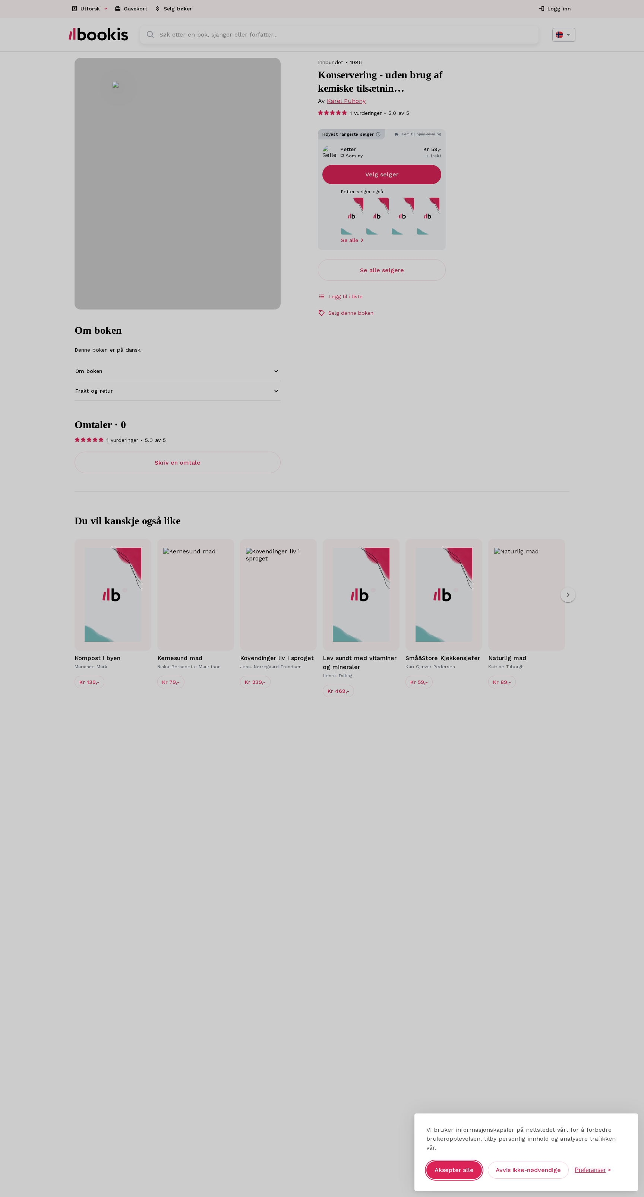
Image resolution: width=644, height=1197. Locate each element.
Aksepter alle (454, 1170)
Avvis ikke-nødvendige (528, 1170)
